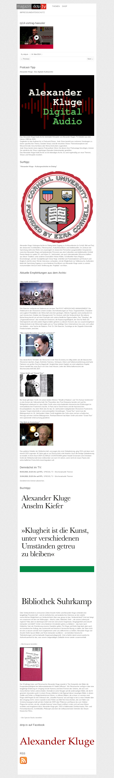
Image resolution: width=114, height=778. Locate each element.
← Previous (25, 59)
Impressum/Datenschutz (32, 12)
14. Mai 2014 (36, 54)
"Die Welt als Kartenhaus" (30, 422)
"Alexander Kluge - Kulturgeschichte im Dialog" (38, 166)
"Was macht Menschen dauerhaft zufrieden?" (37, 333)
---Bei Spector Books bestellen (31, 718)
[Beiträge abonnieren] (23, 758)
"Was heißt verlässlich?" (29, 282)
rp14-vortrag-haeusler (32, 23)
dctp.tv (25, 54)
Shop (64, 6)
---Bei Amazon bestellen (28, 644)
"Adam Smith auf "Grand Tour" (32, 373)
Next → (90, 59)
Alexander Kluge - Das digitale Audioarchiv (36, 72)
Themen (56, 6)
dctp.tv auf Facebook (32, 724)
